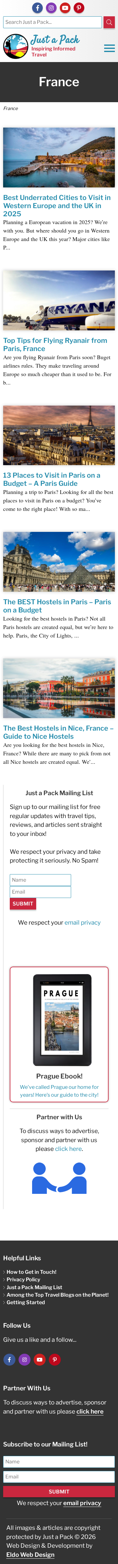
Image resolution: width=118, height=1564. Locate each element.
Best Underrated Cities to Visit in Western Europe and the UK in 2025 (57, 205)
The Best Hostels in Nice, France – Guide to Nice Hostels (58, 732)
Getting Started (26, 1302)
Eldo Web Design (30, 1554)
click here (68, 1148)
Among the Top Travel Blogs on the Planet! (58, 1295)
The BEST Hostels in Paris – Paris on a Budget (57, 606)
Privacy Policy (23, 1279)
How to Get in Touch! (31, 1272)
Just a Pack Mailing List (34, 1287)
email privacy (83, 922)
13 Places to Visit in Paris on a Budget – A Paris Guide (51, 479)
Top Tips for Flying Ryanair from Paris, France (55, 344)
